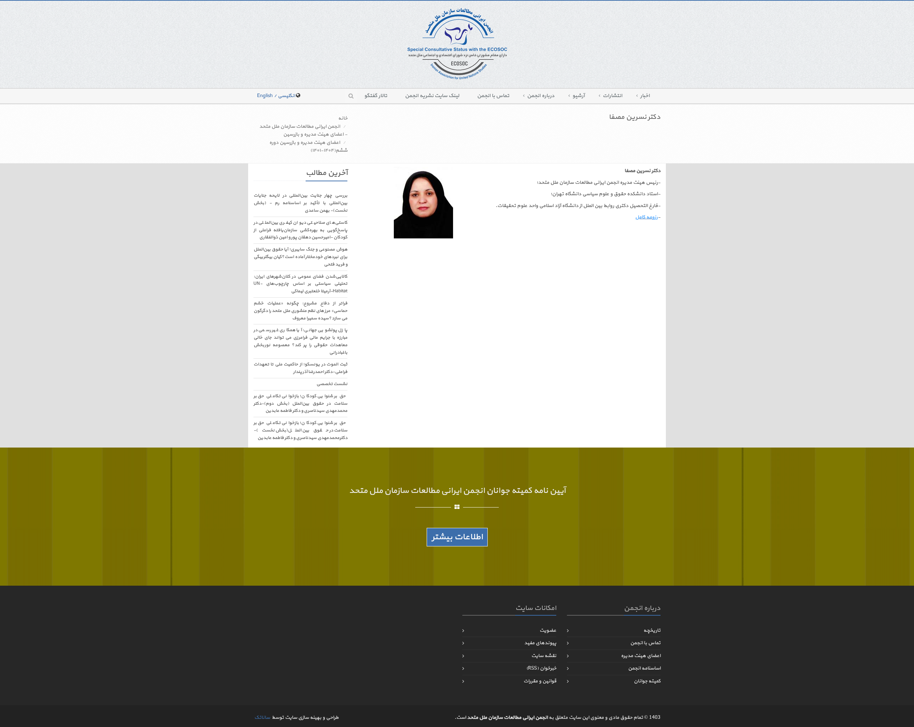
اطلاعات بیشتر (457, 537)
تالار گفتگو (375, 96)
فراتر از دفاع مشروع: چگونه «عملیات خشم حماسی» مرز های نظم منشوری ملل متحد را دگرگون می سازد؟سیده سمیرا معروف (300, 311)
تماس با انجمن (493, 96)
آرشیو (578, 96)
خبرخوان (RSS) (541, 668)
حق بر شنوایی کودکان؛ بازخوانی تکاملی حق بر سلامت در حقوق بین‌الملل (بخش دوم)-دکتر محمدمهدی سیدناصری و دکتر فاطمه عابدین (300, 404)
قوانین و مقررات (539, 681)
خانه (342, 118)
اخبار (645, 96)
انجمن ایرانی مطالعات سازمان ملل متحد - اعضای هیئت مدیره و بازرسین (303, 130)
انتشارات (612, 96)
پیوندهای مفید (540, 643)
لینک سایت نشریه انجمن (432, 96)
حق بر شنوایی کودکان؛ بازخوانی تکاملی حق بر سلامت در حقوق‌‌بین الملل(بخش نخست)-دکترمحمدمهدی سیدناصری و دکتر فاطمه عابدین (300, 430)
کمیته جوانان (647, 681)
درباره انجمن (540, 96)
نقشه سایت (543, 656)
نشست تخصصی (331, 384)
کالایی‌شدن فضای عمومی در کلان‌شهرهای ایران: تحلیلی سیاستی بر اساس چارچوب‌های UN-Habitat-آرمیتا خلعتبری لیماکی (300, 284)
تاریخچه (652, 630)
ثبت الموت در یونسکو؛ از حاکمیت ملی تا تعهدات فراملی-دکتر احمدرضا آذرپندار (300, 368)
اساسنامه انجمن (644, 668)
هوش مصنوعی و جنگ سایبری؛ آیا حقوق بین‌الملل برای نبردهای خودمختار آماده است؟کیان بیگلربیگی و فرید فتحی (300, 257)
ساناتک (262, 717)
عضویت (547, 630)
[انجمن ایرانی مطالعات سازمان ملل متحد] (457, 43)
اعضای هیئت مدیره (641, 656)
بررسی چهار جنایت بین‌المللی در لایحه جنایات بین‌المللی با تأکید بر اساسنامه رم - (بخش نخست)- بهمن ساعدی (300, 203)
